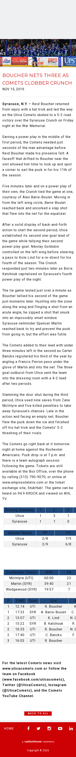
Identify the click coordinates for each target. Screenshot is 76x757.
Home (9, 728)
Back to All (38, 713)
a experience (38, 741)
